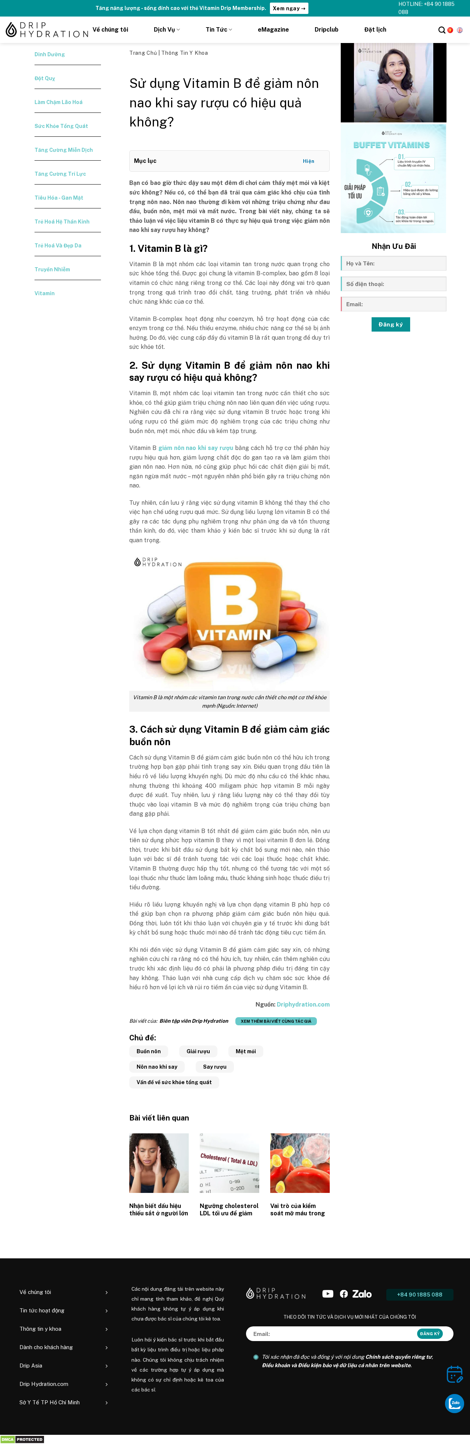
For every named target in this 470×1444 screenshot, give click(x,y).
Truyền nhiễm (52, 269)
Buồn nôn (149, 1051)
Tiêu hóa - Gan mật (59, 198)
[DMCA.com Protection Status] (22, 1439)
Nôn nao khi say (157, 1067)
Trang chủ (143, 53)
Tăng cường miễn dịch (64, 150)
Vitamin (45, 293)
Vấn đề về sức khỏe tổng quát (174, 1082)
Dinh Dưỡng (50, 54)
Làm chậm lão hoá (59, 102)
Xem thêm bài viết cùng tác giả (276, 1021)
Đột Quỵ (45, 78)
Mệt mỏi (246, 1051)
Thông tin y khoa (184, 53)
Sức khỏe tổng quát (61, 126)
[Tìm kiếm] (441, 30)
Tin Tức (216, 29)
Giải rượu (198, 1051)
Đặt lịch (375, 29)
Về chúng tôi (110, 29)
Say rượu (215, 1067)
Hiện (309, 161)
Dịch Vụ (164, 29)
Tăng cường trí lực (60, 174)
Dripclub (327, 29)
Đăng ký (391, 324)
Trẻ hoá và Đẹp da (58, 246)
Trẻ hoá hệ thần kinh (62, 222)
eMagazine (273, 29)
